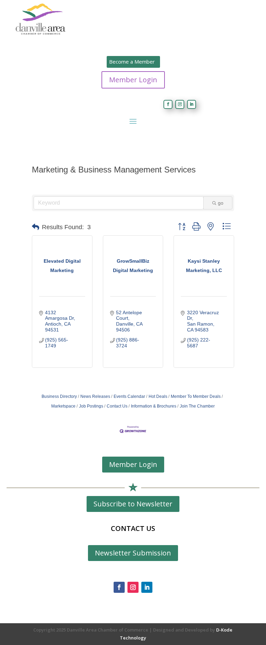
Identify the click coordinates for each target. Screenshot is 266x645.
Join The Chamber (197, 406)
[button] (35, 227)
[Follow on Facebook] (167, 104)
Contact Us (117, 406)
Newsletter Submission (133, 553)
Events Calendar (129, 396)
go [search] (220, 203)
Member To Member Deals (196, 396)
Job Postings (91, 406)
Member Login (133, 79)
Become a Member (132, 61)
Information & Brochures (153, 406)
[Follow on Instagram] (179, 104)
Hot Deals (158, 396)
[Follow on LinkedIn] (191, 104)
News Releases (95, 396)
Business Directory (59, 396)
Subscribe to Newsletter (133, 503)
